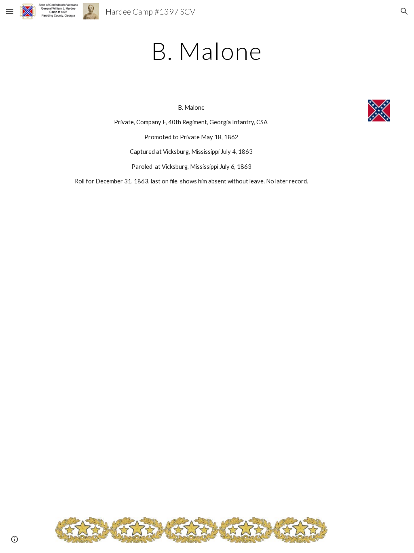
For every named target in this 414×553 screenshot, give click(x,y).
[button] (9, 11)
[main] (207, 50)
